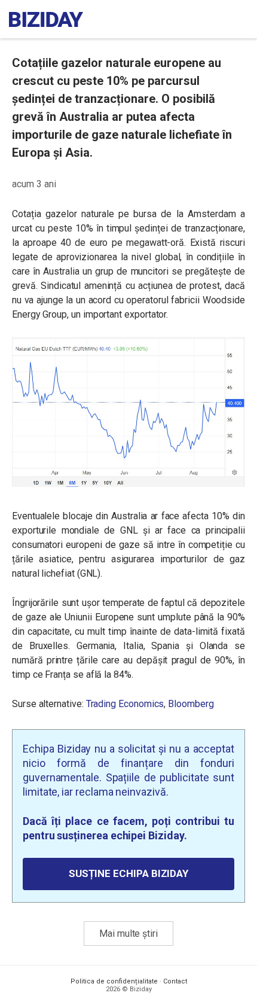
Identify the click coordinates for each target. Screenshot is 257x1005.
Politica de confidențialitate (114, 981)
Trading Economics (125, 703)
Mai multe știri (128, 933)
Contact (175, 981)
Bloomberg (190, 703)
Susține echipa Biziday (128, 873)
